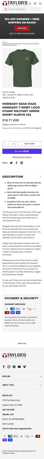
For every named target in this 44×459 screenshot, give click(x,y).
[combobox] (22, 9)
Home (4, 42)
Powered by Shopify (8, 453)
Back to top (22, 343)
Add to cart (29, 144)
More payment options (22, 157)
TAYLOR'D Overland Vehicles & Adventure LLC (21, 451)
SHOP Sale (22, 28)
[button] (35, 3)
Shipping (5, 124)
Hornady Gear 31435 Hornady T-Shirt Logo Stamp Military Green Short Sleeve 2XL (20, 44)
